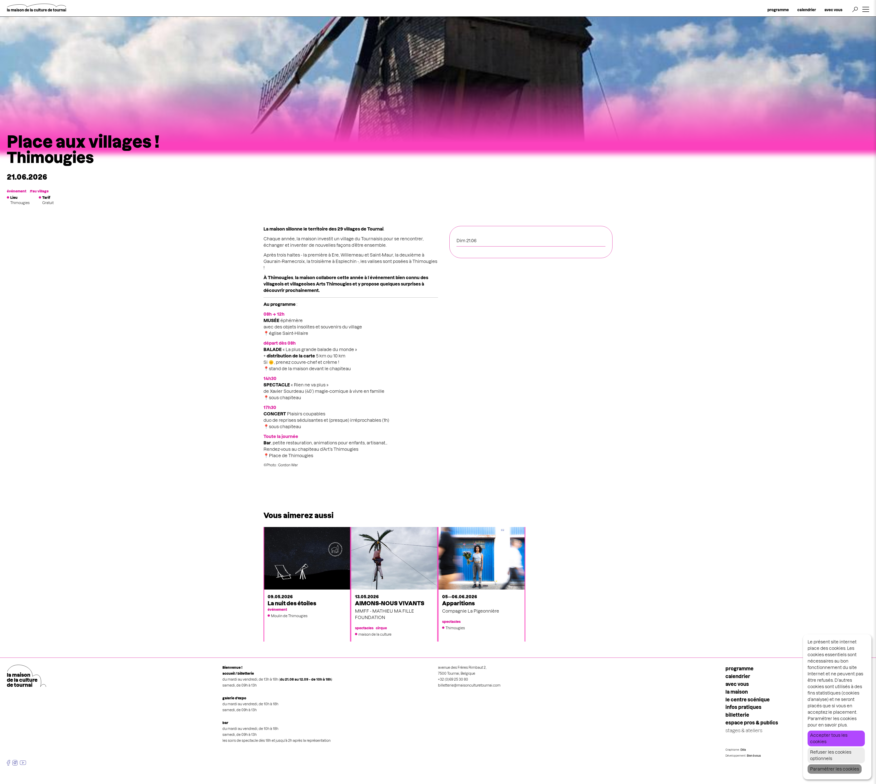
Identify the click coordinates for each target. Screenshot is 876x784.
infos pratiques (743, 707)
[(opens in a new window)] (8, 763)
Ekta (743, 749)
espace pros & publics (751, 722)
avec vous (833, 10)
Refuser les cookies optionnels (830, 755)
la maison (736, 692)
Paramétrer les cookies (834, 769)
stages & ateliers (743, 730)
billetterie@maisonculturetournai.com (469, 685)
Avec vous (737, 684)
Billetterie (737, 715)
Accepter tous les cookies (828, 738)
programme (778, 10)
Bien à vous (754, 755)
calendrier (806, 10)
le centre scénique (747, 699)
